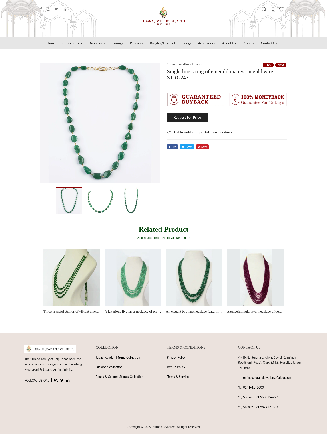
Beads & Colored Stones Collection (119, 377)
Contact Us (269, 43)
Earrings (117, 43)
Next (280, 65)
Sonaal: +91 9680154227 (260, 397)
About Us (229, 43)
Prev (268, 65)
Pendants (136, 43)
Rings (187, 43)
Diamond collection (109, 367)
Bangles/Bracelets (163, 43)
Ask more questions (218, 132)
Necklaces (97, 43)
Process (248, 43)
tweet (188, 146)
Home (51, 43)
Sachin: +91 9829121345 (260, 407)
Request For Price (187, 117)
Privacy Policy (176, 357)
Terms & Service (178, 377)
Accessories (207, 43)
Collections (71, 43)
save (204, 146)
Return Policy (176, 367)
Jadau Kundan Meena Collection (118, 357)
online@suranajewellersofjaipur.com (267, 377)
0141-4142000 (253, 387)
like (173, 146)
